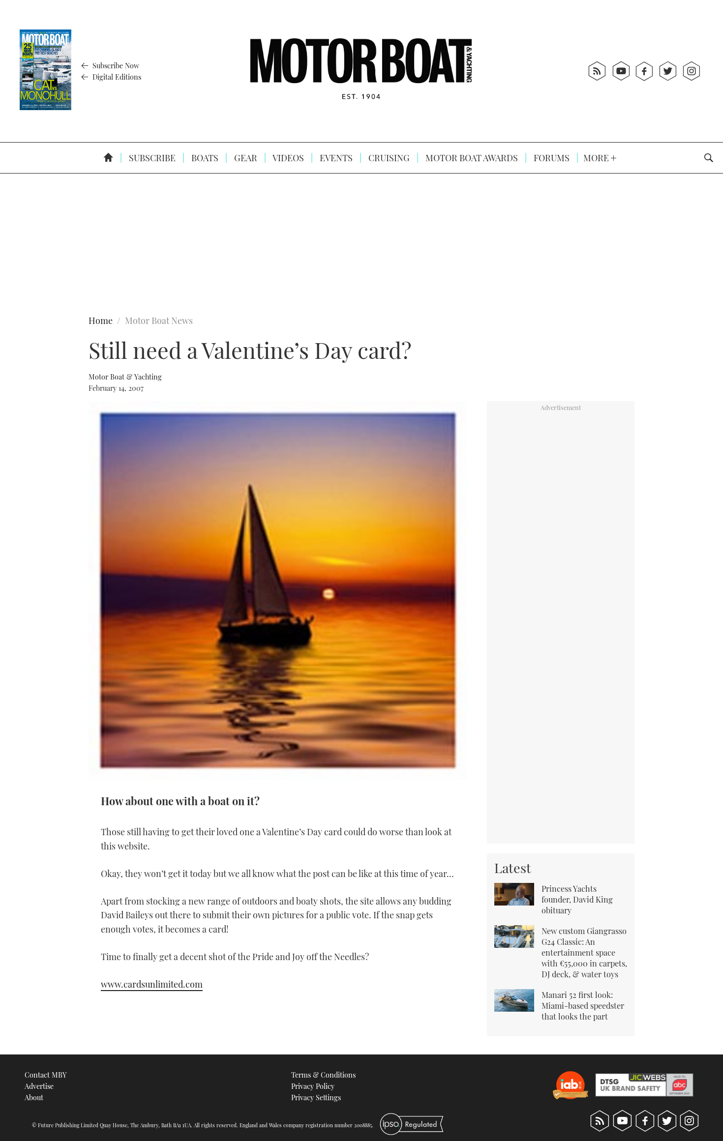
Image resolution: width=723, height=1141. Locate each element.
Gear (244, 158)
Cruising (388, 158)
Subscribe (151, 158)
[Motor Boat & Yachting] (361, 71)
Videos (287, 158)
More (597, 158)
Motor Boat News (159, 320)
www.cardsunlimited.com (152, 984)
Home (101, 320)
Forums (551, 158)
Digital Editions (115, 77)
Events (335, 158)
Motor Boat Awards (470, 158)
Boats (203, 158)
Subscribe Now (114, 65)
